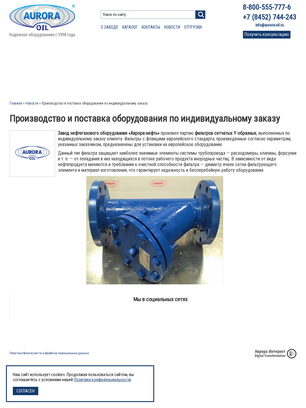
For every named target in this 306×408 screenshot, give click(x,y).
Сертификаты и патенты (239, 334)
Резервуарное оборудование (38, 52)
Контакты (151, 27)
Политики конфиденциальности (102, 379)
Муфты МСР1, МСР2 (97, 85)
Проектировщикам (262, 59)
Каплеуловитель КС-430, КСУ (154, 85)
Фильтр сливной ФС (98, 67)
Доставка (198, 334)
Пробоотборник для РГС (216, 73)
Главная (16, 103)
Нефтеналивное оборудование (159, 52)
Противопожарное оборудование (42, 60)
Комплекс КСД (207, 85)
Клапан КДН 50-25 (95, 79)
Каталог (130, 27)
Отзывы (253, 75)
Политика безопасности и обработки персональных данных (49, 353)
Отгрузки (193, 27)
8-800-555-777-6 (267, 7)
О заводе (109, 27)
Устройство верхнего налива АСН (159, 73)
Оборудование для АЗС (102, 52)
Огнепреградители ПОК (30, 67)
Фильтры (88, 60)
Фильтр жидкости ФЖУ (101, 73)
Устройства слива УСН (149, 67)
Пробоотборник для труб (216, 79)
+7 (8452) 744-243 (269, 17)
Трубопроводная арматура (156, 60)
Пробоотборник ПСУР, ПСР (218, 67)
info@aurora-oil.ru (269, 25)
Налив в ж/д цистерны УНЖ (153, 79)
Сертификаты (258, 70)
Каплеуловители (210, 52)
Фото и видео (258, 81)
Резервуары (206, 60)
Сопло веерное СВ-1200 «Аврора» (40, 85)
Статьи (252, 64)
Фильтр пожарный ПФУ (30, 73)
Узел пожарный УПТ (27, 79)
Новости (172, 27)
